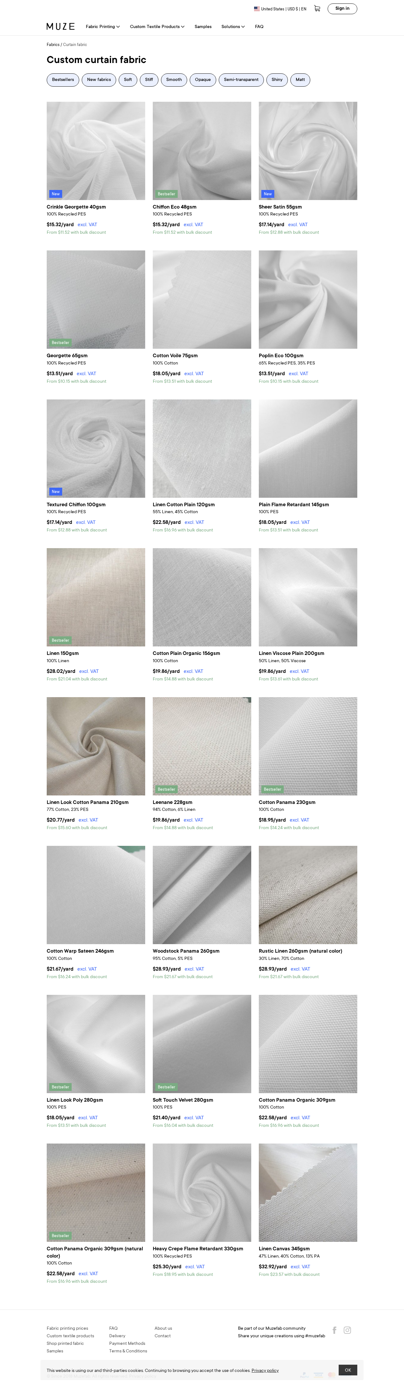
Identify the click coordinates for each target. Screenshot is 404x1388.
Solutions (231, 27)
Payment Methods (127, 1343)
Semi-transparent (241, 80)
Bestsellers (63, 80)
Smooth (174, 80)
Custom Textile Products (155, 27)
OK (348, 1370)
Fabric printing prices (67, 1328)
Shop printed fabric (65, 1343)
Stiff (149, 80)
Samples (203, 27)
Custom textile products (70, 1336)
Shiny (277, 80)
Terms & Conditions (128, 1351)
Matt (300, 80)
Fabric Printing (100, 27)
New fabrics (99, 80)
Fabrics (53, 45)
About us (163, 1328)
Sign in (342, 8)
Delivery (117, 1336)
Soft (128, 80)
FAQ (259, 27)
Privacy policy (265, 1371)
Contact (163, 1336)
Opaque (203, 80)
